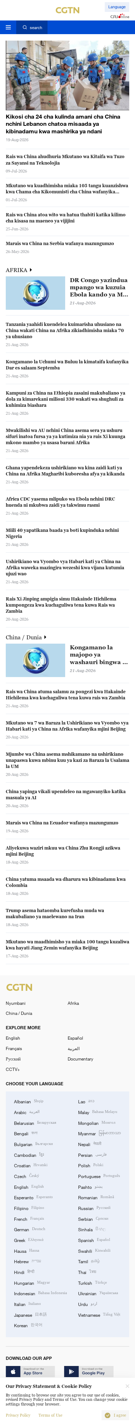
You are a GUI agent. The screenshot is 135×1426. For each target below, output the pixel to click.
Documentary (80, 1059)
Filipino (29, 1207)
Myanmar (99, 1133)
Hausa (26, 1250)
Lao (86, 1101)
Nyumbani (16, 1003)
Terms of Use (50, 1415)
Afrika (73, 1003)
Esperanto (33, 1196)
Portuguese (99, 1175)
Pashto (90, 1186)
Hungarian (32, 1282)
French (29, 1218)
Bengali (25, 1133)
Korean (28, 1324)
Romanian (96, 1196)
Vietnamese (99, 1314)
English (13, 1038)
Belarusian (35, 1122)
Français (14, 1048)
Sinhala (91, 1228)
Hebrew (27, 1260)
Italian (27, 1303)
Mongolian (96, 1122)
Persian (92, 1154)
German (29, 1228)
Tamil (89, 1260)
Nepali (89, 1143)
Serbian (93, 1218)
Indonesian (40, 1292)
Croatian (31, 1165)
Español (75, 1038)
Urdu (87, 1303)
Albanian (29, 1101)
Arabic (27, 1111)
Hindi (24, 1271)
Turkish (92, 1282)
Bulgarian (33, 1143)
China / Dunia (24, 637)
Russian (94, 1207)
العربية (74, 1048)
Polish (90, 1165)
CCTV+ (13, 1069)
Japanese (30, 1314)
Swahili (94, 1250)
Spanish (94, 1239)
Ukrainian (98, 1292)
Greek (29, 1239)
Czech (26, 1175)
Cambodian (29, 1154)
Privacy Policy (18, 1415)
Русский (13, 1059)
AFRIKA (17, 270)
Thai (87, 1271)
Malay (97, 1111)
